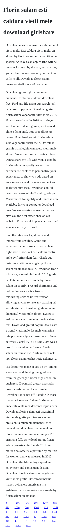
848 (7, 521)
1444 (44, 516)
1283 (18, 525)
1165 (8, 525)
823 (27, 503)
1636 (17, 507)
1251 (55, 507)
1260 (36, 507)
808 (54, 516)
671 (7, 507)
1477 (45, 503)
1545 (26, 516)
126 (44, 512)
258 (43, 521)
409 (36, 503)
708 (34, 521)
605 (55, 503)
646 (27, 507)
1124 (53, 521)
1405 (17, 503)
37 (35, 516)
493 (16, 521)
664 (16, 516)
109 (25, 521)
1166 (35, 512)
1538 (54, 512)
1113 (28, 525)
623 (46, 507)
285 (7, 516)
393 (7, 503)
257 (25, 512)
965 (7, 512)
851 (16, 512)
